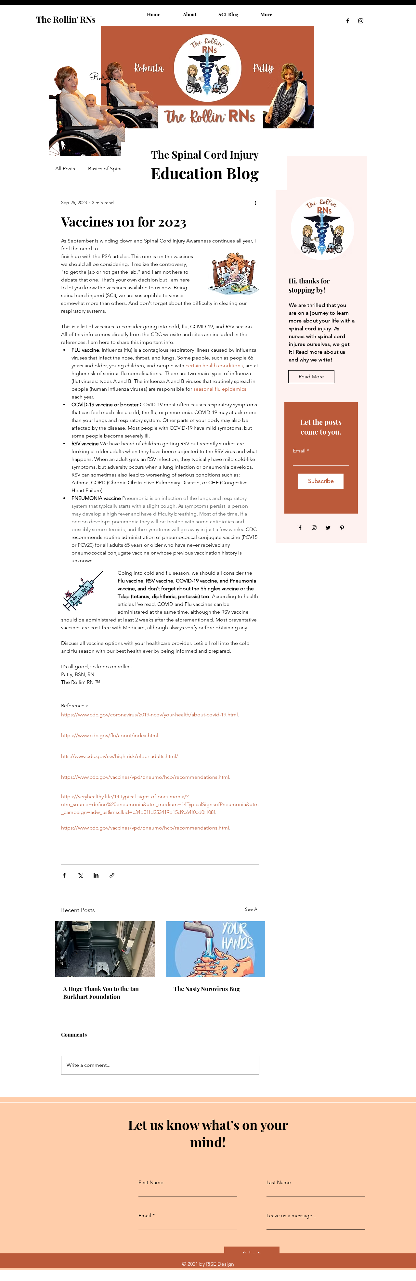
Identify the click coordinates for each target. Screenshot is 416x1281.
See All (252, 909)
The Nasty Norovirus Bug (207, 989)
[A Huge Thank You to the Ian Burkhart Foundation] (105, 949)
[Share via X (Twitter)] (80, 875)
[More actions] (255, 202)
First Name (150, 1182)
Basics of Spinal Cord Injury (119, 168)
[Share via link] (112, 875)
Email (299, 450)
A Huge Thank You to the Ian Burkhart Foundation (101, 992)
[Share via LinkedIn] (96, 875)
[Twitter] (328, 528)
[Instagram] (361, 21)
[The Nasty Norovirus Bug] (215, 949)
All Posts (65, 168)
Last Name (278, 1182)
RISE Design (220, 1264)
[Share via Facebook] (64, 875)
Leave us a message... (291, 1215)
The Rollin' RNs (66, 19)
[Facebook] (347, 21)
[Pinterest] (342, 528)
